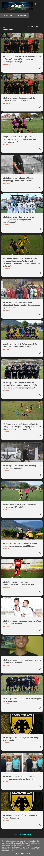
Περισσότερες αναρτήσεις (22, 834)
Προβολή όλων (8, 29)
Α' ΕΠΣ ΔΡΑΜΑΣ (22, 15)
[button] (40, 68)
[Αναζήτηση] (36, 4)
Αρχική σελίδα (7, 15)
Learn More (19, 854)
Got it (28, 854)
